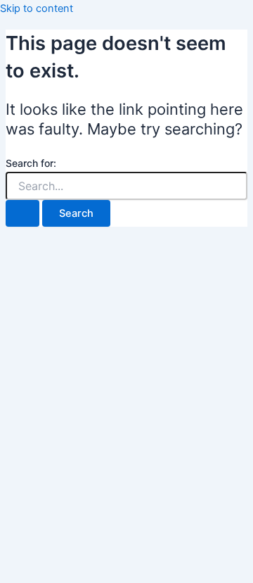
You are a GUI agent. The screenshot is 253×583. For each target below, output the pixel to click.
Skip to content (36, 8)
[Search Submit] (22, 213)
